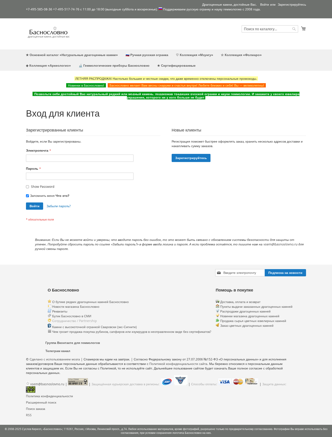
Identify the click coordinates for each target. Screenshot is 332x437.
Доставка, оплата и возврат (239, 302)
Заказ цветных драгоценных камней (247, 325)
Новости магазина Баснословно (75, 306)
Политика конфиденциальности (49, 396)
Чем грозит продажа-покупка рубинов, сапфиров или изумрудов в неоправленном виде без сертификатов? (131, 331)
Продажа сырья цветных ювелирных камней (253, 321)
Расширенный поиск (41, 402)
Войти (264, 4)
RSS (29, 415)
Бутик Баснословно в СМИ (71, 316)
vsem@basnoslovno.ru (47, 384)
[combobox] (270, 29)
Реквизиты (59, 311)
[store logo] (48, 33)
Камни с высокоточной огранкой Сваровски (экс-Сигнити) (94, 327)
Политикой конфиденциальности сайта (178, 364)
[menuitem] (72, 54)
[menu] (166, 60)
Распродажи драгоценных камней (245, 311)
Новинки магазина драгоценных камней (249, 316)
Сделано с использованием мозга (55, 359)
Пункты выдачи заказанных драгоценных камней (255, 306)
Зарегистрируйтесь (292, 4)
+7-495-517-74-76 (66, 9)
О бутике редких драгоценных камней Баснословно (90, 302)
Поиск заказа (35, 408)
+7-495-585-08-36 (39, 9)
